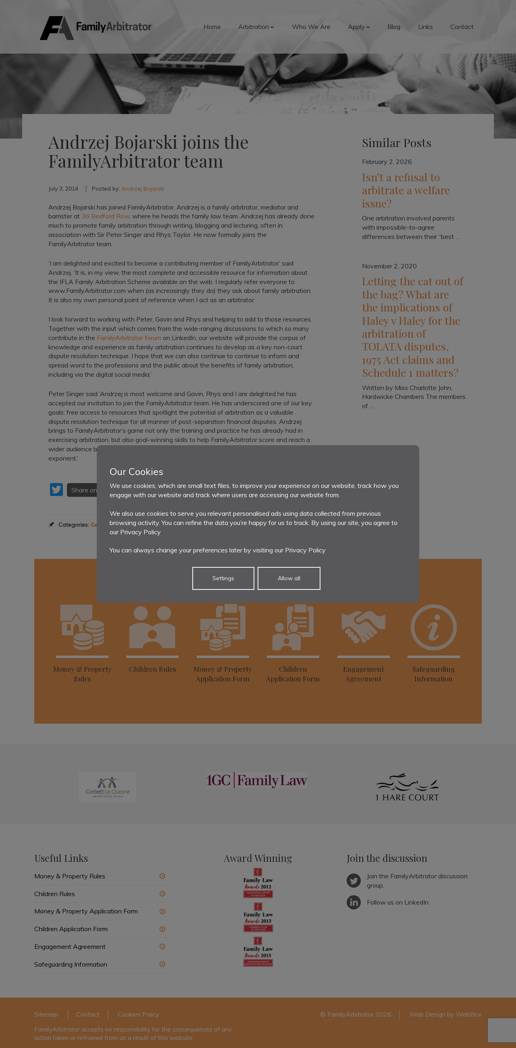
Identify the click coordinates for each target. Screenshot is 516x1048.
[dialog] (258, 524)
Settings (223, 578)
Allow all (289, 578)
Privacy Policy (140, 532)
